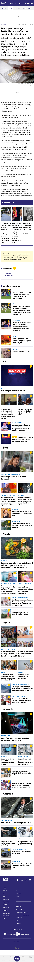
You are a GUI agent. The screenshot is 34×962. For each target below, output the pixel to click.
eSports (5, 910)
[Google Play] (10, 934)
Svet (14, 336)
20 (9, 336)
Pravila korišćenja (22, 912)
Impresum (19, 909)
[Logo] (3, 3)
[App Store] (24, 934)
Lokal (5, 919)
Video (17, 888)
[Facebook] (18, 880)
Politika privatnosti (22, 915)
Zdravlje (4, 25)
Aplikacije (19, 918)
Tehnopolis (6, 913)
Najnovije (13, 3)
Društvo (16, 349)
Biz (4, 893)
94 (9, 349)
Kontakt (18, 923)
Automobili (6, 916)
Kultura (5, 905)
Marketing (19, 906)
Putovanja (6, 902)
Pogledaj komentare (9, 274)
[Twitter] (22, 880)
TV (16, 891)
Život (5, 896)
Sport (5, 891)
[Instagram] (26, 880)
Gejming (14, 781)
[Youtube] (30, 880)
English (3, 672)
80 (9, 304)
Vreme (18, 896)
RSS (17, 920)
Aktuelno (21, 495)
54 (9, 320)
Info (4, 888)
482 (9, 290)
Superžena (6, 907)
